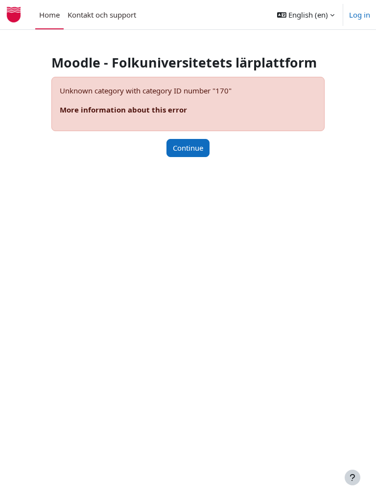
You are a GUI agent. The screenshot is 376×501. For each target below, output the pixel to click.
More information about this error (123, 109)
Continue (188, 148)
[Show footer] (352, 477)
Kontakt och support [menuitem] (102, 15)
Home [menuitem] (49, 15)
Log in (359, 15)
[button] (306, 14)
